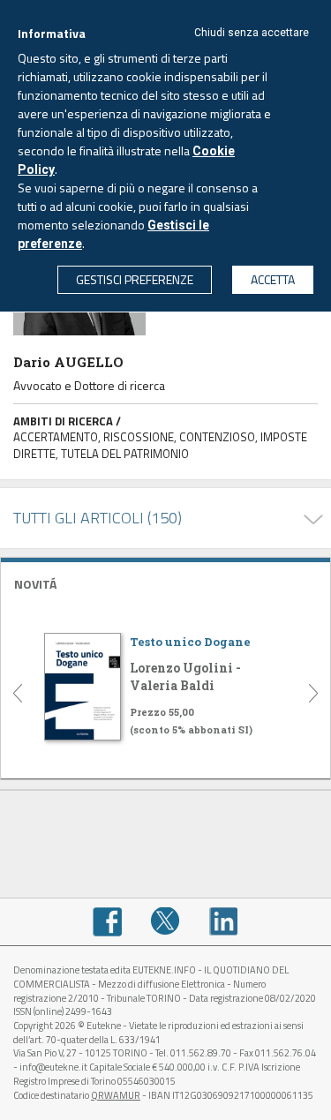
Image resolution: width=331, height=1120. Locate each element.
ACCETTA (273, 279)
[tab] (165, 582)
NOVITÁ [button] (35, 584)
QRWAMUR (115, 1095)
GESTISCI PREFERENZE (134, 279)
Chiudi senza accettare (251, 32)
